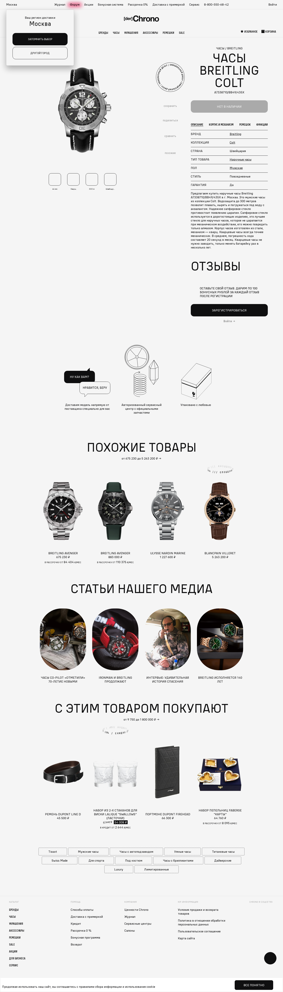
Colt (232, 142)
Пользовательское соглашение (199, 931)
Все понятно (254, 985)
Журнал (59, 4)
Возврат (76, 944)
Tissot (52, 851)
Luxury (118, 869)
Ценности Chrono (136, 910)
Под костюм (133, 860)
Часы (116, 33)
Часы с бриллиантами (178, 860)
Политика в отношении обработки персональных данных (201, 922)
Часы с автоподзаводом (136, 851)
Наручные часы (240, 159)
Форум (75, 4)
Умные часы (182, 851)
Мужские (236, 168)
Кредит (76, 923)
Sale (182, 33)
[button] (13, 4)
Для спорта (96, 860)
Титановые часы (223, 851)
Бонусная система (110, 4)
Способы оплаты (82, 910)
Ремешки (168, 33)
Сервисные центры (137, 923)
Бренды (103, 33)
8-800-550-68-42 (216, 4)
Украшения (131, 33)
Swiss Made (60, 860)
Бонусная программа (85, 937)
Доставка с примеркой (168, 4)
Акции (88, 4)
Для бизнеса (17, 958)
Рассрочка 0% (138, 4)
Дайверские (222, 860)
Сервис (194, 4)
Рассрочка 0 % (81, 930)
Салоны (129, 930)
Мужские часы (88, 851)
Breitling (235, 134)
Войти (272, 4)
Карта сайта (186, 938)
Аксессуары (150, 33)
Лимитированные (156, 869)
